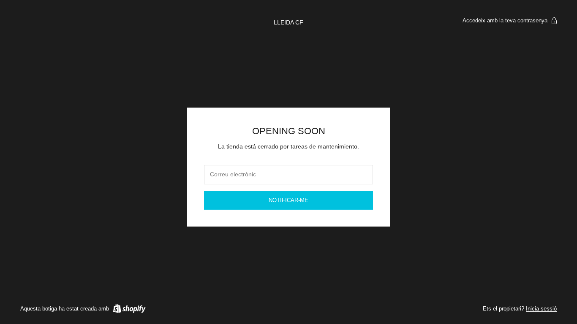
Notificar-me (288, 200)
